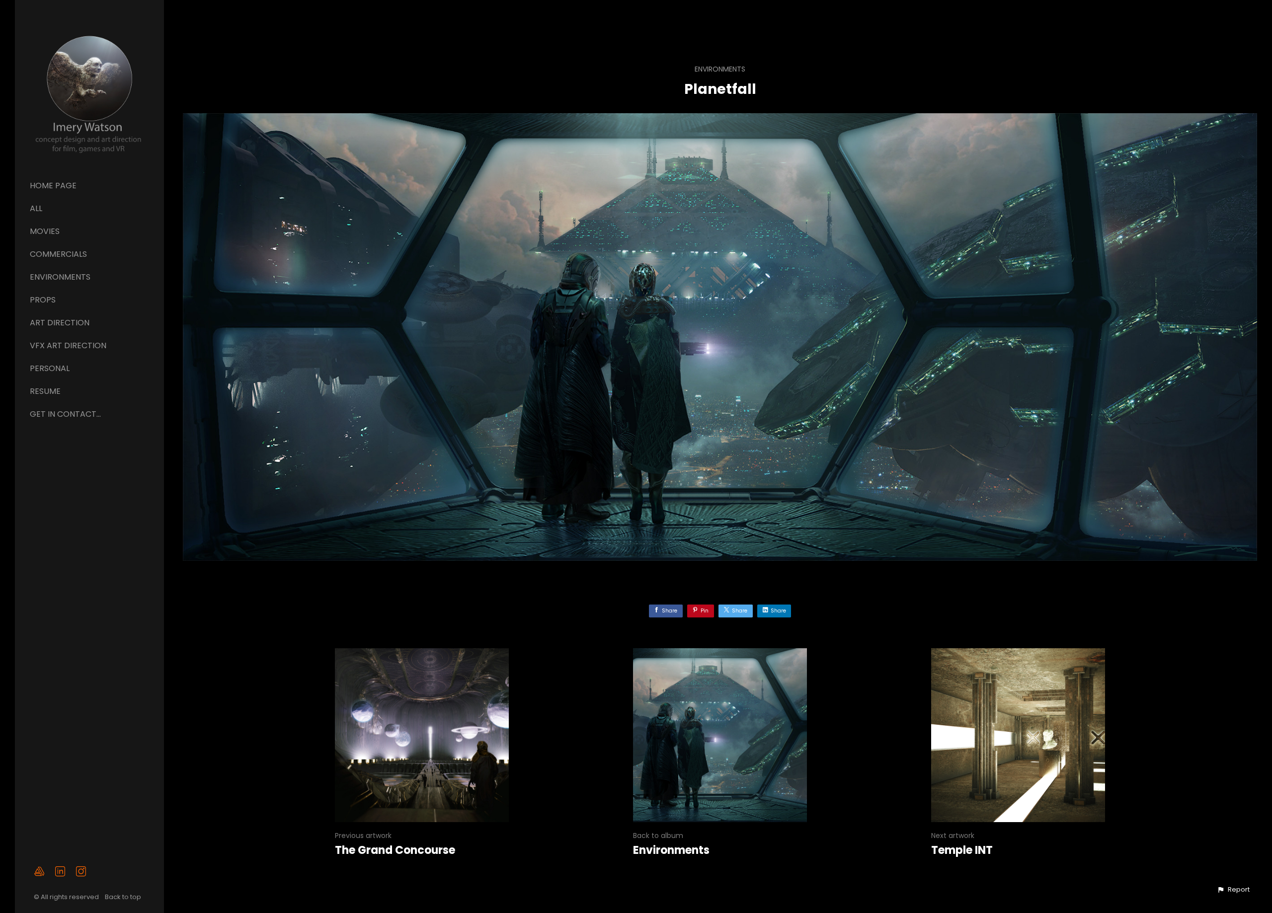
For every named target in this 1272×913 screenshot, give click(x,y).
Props (43, 299)
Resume (45, 391)
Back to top (124, 897)
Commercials (58, 254)
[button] (1233, 889)
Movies (45, 231)
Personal (50, 368)
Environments (60, 277)
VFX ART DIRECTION (68, 345)
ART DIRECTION (59, 322)
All (36, 208)
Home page (53, 185)
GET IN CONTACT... (65, 414)
